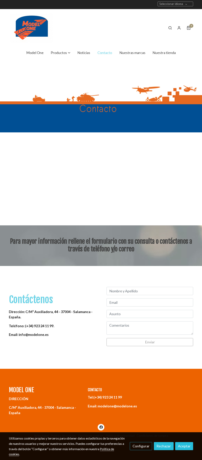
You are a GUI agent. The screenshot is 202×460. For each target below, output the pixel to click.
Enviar (150, 342)
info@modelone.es (29, 334)
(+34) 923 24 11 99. (31, 326)
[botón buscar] (170, 28)
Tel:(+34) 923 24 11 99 (105, 397)
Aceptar (184, 446)
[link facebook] (101, 427)
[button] (60, 52)
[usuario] (179, 28)
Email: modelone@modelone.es (112, 406)
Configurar (141, 446)
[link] (31, 28)
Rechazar (163, 446)
